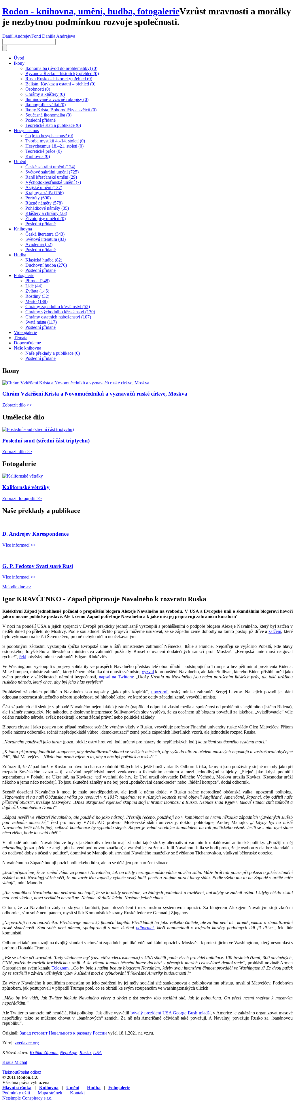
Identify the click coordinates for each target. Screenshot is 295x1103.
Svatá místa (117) (41, 322)
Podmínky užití (16, 1092)
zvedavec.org (27, 1042)
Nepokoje (68, 1052)
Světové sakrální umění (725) (52, 171)
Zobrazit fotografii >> (22, 498)
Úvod (19, 58)
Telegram (60, 967)
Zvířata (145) (37, 291)
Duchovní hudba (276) (46, 265)
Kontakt (77, 1092)
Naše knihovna (27, 348)
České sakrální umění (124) (50, 166)
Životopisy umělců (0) (45, 218)
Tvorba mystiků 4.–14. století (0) (55, 140)
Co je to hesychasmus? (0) (49, 135)
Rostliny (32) (37, 296)
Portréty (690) (38, 197)
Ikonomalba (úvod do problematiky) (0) (61, 68)
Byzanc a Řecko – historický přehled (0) (62, 73)
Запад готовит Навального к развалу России (63, 1033)
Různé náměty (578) (44, 203)
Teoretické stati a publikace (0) (53, 125)
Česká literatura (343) (45, 234)
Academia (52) (38, 244)
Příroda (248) (37, 280)
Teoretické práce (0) (43, 151)
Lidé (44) (33, 285)
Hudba (20, 254)
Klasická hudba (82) (43, 259)
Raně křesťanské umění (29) (51, 177)
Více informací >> (19, 545)
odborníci (145, 927)
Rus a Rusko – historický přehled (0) (58, 78)
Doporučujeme (27, 342)
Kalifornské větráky (26, 487)
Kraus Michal (14, 1062)
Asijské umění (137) (43, 187)
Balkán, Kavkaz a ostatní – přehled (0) (60, 83)
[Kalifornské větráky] (22, 476)
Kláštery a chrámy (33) (46, 213)
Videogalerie (25, 332)
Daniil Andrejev (16, 36)
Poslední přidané (40, 120)
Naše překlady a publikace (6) (52, 353)
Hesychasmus (26, 130)
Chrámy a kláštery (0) (45, 94)
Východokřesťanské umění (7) (53, 182)
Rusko (85, 1052)
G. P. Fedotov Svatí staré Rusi (37, 566)
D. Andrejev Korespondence (35, 534)
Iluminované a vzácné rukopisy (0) (56, 99)
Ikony (19, 63)
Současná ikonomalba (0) (48, 114)
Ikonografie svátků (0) (45, 104)
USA (97, 1052)
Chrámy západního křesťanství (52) (57, 306)
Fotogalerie (24, 275)
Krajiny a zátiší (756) (44, 192)
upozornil (160, 691)
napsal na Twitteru (116, 676)
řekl (22, 656)
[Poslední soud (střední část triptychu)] (38, 429)
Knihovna (23, 228)
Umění (20, 161)
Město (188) (36, 301)
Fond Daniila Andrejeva (53, 36)
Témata (20, 337)
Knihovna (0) (37, 156)
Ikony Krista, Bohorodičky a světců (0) (61, 109)
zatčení (274, 631)
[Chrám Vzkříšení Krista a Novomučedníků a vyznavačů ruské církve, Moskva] (75, 382)
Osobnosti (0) (37, 89)
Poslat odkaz (29, 1072)
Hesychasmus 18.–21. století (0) (54, 146)
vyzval (148, 671)
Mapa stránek (50, 1092)
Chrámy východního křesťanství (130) (60, 311)
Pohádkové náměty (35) (47, 208)
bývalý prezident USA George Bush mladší (171, 1012)
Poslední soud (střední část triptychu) (46, 441)
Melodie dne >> (16, 586)
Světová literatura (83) (45, 239)
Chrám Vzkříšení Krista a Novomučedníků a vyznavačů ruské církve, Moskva (94, 394)
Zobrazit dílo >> (17, 404)
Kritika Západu (44, 1052)
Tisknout (10, 1072)
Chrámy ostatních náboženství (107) (58, 316)
